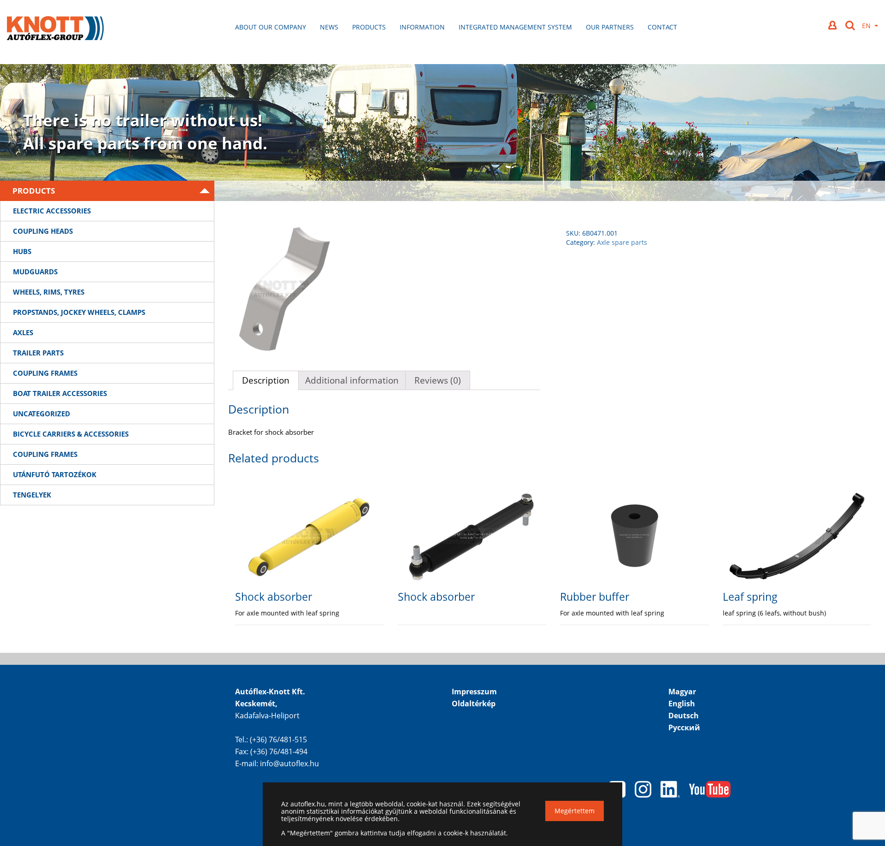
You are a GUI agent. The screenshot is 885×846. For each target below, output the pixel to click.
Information (422, 27)
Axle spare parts (622, 242)
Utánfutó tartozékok (54, 474)
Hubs (22, 251)
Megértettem (575, 810)
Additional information (352, 380)
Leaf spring (750, 596)
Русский (684, 727)
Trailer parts (38, 352)
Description (265, 380)
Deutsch (683, 715)
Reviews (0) (437, 380)
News (329, 27)
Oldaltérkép (474, 703)
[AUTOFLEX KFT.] (55, 29)
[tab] (266, 380)
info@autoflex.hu (289, 763)
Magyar (682, 691)
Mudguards (35, 271)
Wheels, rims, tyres (48, 291)
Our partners (610, 27)
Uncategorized (41, 413)
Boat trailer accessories (60, 393)
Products (369, 27)
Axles (23, 332)
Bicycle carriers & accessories (71, 433)
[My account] (833, 25)
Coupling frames (45, 373)
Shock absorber (273, 596)
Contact (662, 27)
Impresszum (474, 691)
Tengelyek (32, 494)
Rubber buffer (594, 596)
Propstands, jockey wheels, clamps (79, 312)
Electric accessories (52, 210)
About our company (270, 27)
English (681, 703)
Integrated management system (515, 27)
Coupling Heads (43, 231)
